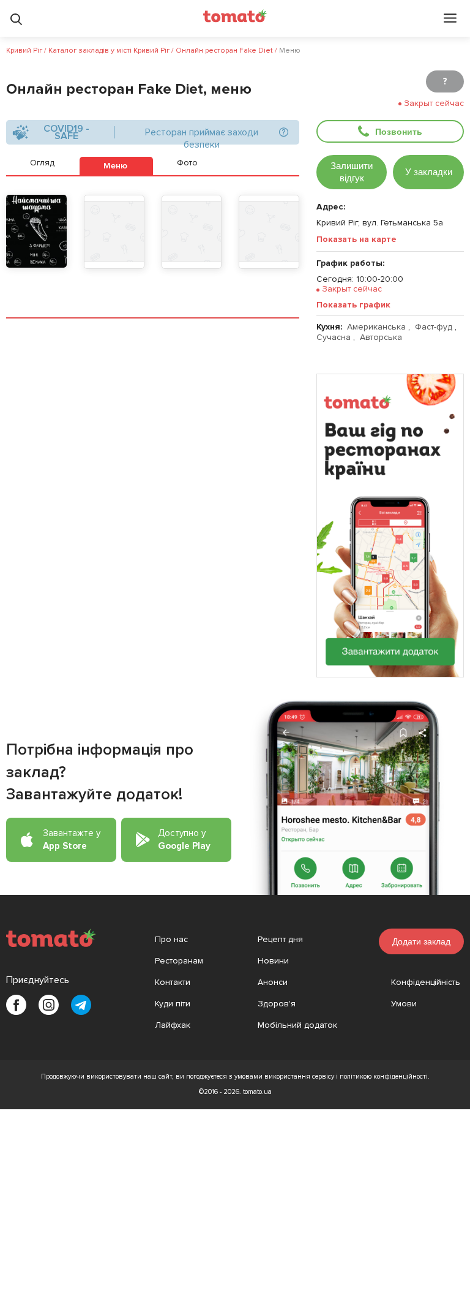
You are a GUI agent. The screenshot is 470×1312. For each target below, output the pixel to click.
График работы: (350, 263)
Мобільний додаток (297, 1025)
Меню (115, 165)
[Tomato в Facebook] (16, 1005)
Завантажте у (71, 839)
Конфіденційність (425, 982)
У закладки (428, 172)
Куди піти (172, 1003)
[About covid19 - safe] (283, 132)
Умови (404, 1003)
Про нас (171, 939)
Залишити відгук (351, 171)
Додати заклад (421, 941)
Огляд (42, 162)
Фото (187, 162)
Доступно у (184, 839)
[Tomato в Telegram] (81, 1005)
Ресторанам (179, 961)
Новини (273, 961)
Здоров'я (277, 1003)
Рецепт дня (280, 939)
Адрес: (330, 207)
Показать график (353, 305)
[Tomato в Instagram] (49, 1005)
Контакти (172, 982)
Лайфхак (172, 1025)
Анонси (273, 982)
